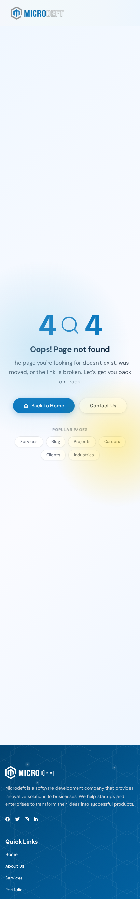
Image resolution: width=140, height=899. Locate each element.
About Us (14, 866)
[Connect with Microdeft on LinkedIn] (36, 819)
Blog (55, 441)
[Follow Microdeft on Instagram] (27, 819)
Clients (53, 455)
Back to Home (47, 405)
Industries (84, 455)
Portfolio (13, 889)
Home (11, 854)
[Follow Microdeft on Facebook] (7, 819)
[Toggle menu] (128, 13)
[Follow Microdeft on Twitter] (17, 819)
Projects (82, 441)
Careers (112, 441)
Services (29, 441)
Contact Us (103, 405)
